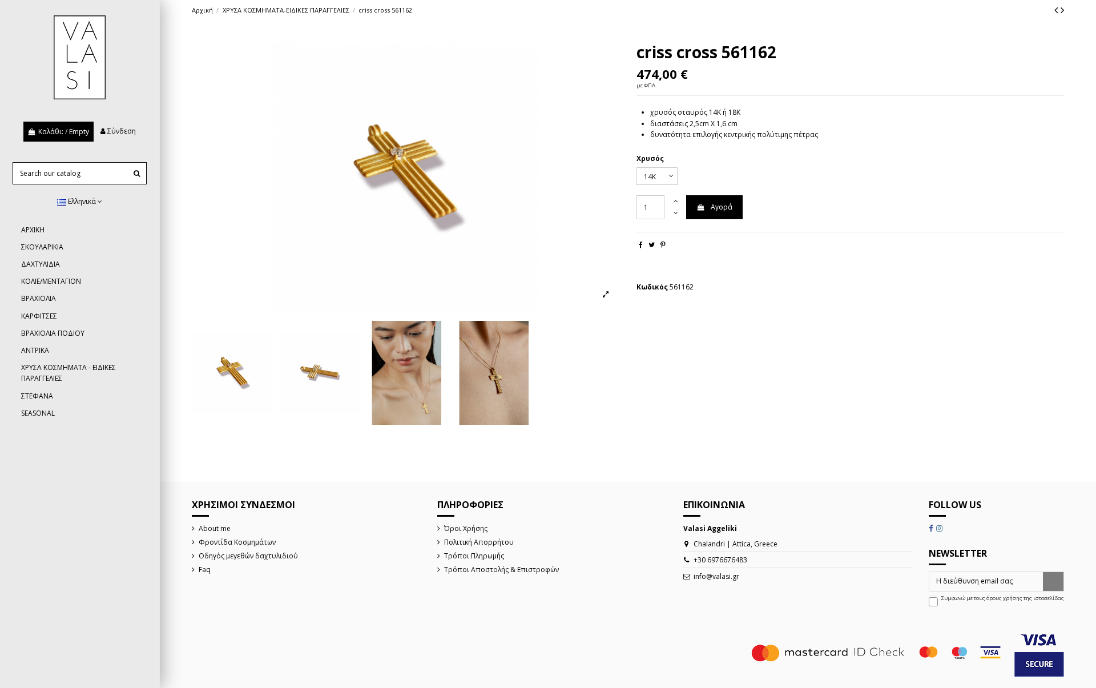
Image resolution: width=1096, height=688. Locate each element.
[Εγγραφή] (1053, 581)
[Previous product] (1057, 10)
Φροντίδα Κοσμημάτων (237, 542)
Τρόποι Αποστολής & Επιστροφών (501, 569)
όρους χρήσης (1004, 598)
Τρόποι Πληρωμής (474, 556)
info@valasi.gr (716, 576)
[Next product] (1062, 10)
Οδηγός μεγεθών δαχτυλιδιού (248, 556)
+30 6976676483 (720, 560)
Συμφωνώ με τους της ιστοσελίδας (1002, 598)
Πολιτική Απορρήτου (479, 542)
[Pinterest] (663, 245)
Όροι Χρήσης (465, 528)
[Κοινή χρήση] (641, 245)
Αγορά (721, 207)
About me (215, 528)
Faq (205, 569)
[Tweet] (651, 245)
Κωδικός (652, 287)
